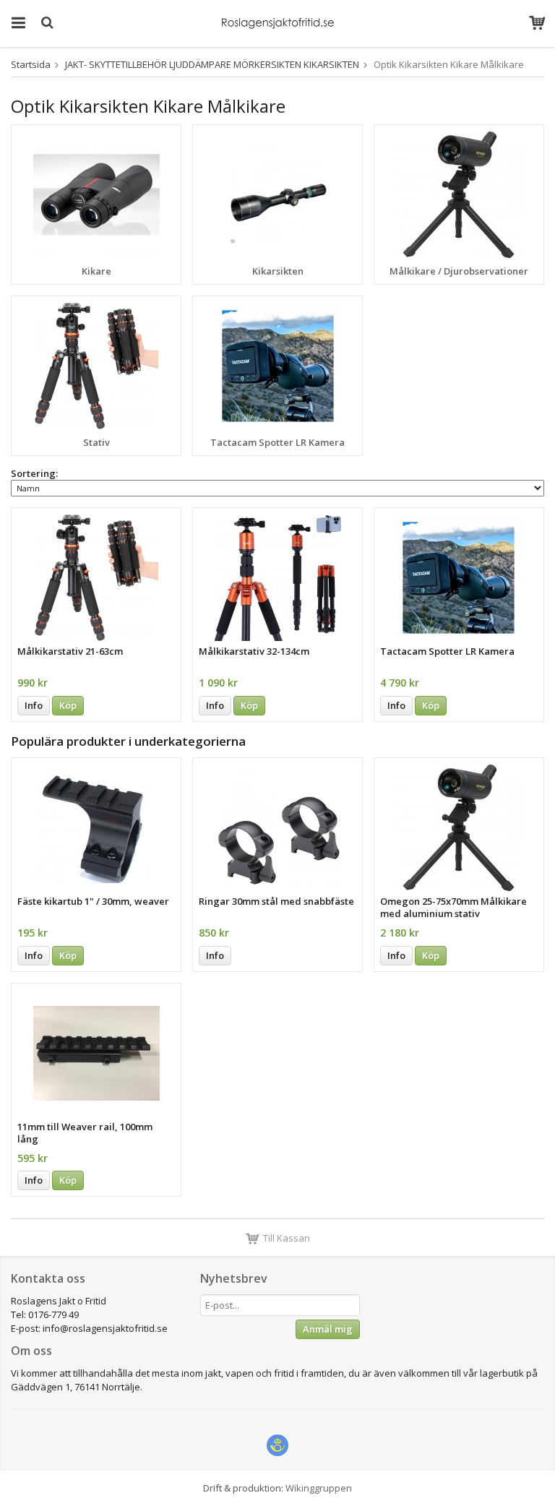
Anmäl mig (328, 1328)
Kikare (96, 270)
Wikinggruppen (318, 1487)
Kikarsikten (278, 270)
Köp (68, 705)
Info (34, 705)
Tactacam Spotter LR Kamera (277, 442)
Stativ (96, 442)
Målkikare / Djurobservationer (459, 270)
